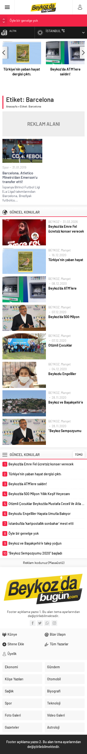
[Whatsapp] (47, 623)
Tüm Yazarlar (59, 644)
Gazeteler (12, 727)
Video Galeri (56, 715)
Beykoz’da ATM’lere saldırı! (65, 71)
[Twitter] (40, 623)
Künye (12, 634)
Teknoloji (53, 703)
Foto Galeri (13, 715)
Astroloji (53, 727)
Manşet (66, 250)
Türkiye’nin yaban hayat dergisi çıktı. (21, 71)
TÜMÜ (79, 454)
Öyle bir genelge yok (24, 20)
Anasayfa (11, 106)
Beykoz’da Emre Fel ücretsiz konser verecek (66, 228)
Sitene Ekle (15, 644)
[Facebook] (33, 623)
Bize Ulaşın (58, 634)
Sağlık (9, 691)
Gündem (53, 667)
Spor (5, 167)
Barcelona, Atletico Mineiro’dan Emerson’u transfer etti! (19, 177)
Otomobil (54, 679)
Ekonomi (11, 667)
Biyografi (53, 691)
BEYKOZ (53, 222)
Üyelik (11, 654)
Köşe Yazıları (14, 679)
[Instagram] (54, 623)
